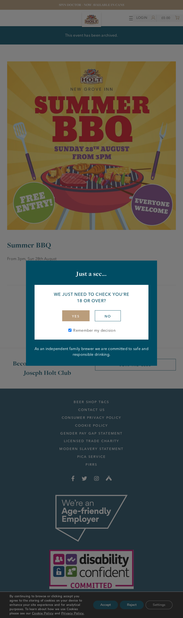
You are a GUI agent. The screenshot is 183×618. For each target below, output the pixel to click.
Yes (76, 316)
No (108, 316)
